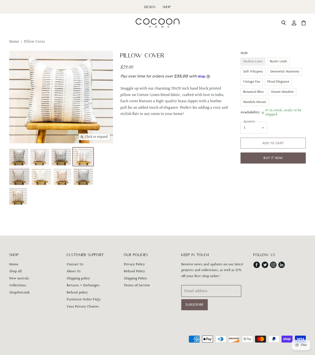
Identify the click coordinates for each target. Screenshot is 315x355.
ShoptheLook (19, 292)
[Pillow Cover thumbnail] (19, 157)
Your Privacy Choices (83, 307)
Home (14, 41)
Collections (17, 285)
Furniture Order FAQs (84, 299)
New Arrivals (19, 278)
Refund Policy (134, 271)
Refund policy (77, 292)
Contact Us (75, 264)
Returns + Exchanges (83, 285)
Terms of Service (137, 285)
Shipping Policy (135, 278)
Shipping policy (78, 278)
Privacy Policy (134, 264)
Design (150, 6)
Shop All (15, 271)
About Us (74, 271)
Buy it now (273, 158)
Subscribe (194, 304)
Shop (167, 6)
